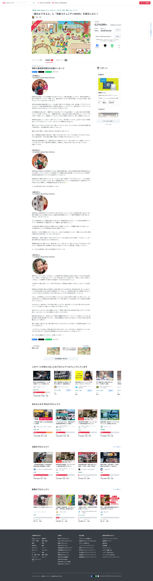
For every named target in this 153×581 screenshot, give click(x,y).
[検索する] (33, 2)
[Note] (119, 45)
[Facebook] (97, 45)
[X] (105, 45)
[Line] (112, 45)
